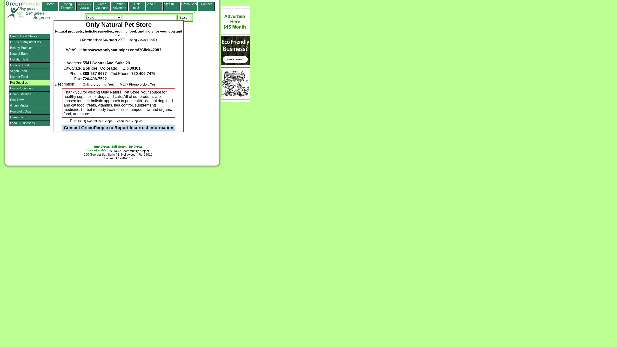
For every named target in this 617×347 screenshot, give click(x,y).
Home (50, 4)
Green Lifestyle (20, 94)
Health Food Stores (23, 36)
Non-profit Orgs (20, 111)
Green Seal (189, 4)
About (154, 4)
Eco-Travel (17, 100)
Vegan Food (18, 71)
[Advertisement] (22, 177)
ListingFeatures (67, 6)
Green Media (19, 105)
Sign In (172, 4)
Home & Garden (21, 88)
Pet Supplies (19, 82)
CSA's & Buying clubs (25, 42)
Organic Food (19, 65)
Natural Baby (19, 53)
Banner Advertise (119, 6)
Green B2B (18, 117)
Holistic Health (20, 59)
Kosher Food (19, 77)
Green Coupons (102, 6)
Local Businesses (22, 123)
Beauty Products (22, 48)
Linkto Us (137, 6)
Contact (206, 6)
